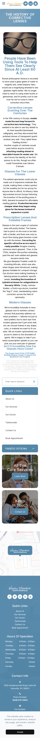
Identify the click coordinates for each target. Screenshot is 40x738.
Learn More (20, 476)
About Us (9, 399)
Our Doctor (10, 414)
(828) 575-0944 (20, 700)
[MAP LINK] (5, 533)
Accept (20, 732)
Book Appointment (14, 438)
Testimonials (11, 422)
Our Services (11, 407)
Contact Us (10, 430)
